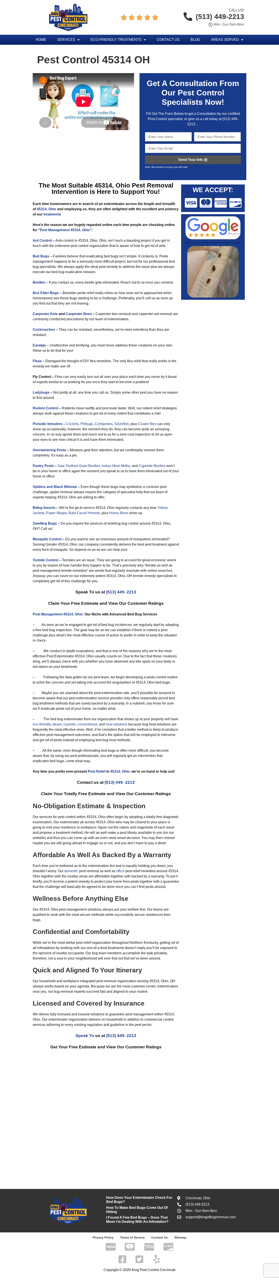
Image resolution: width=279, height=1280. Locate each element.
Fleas (37, 361)
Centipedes (104, 424)
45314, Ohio (46, 209)
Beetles (39, 282)
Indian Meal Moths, (116, 466)
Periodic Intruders (47, 424)
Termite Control (45, 560)
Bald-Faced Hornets (84, 513)
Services (66, 39)
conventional (87, 724)
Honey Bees (118, 513)
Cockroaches (44, 329)
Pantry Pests (43, 466)
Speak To (84, 1035)
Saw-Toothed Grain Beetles (79, 466)
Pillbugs (86, 424)
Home (41, 39)
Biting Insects (44, 508)
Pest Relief (96, 771)
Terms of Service (132, 1237)
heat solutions (116, 724)
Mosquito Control (47, 539)
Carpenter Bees (79, 314)
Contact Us (168, 39)
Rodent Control (45, 408)
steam (57, 724)
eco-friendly (42, 724)
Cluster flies (147, 424)
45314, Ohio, (120, 771)
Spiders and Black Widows (55, 487)
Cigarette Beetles (152, 466)
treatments (52, 214)
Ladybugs (41, 392)
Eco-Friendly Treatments (115, 39)
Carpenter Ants (45, 314)
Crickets (72, 424)
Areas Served (225, 39)
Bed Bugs (41, 256)
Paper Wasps (56, 513)
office (120, 871)
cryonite (69, 724)
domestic (71, 871)
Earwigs (39, 345)
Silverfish (121, 424)
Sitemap (180, 1237)
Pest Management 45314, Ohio (65, 230)
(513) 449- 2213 (121, 592)
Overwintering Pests (49, 450)
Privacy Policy (103, 1237)
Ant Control (43, 240)
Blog (195, 39)
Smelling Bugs (45, 523)
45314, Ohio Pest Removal (134, 185)
